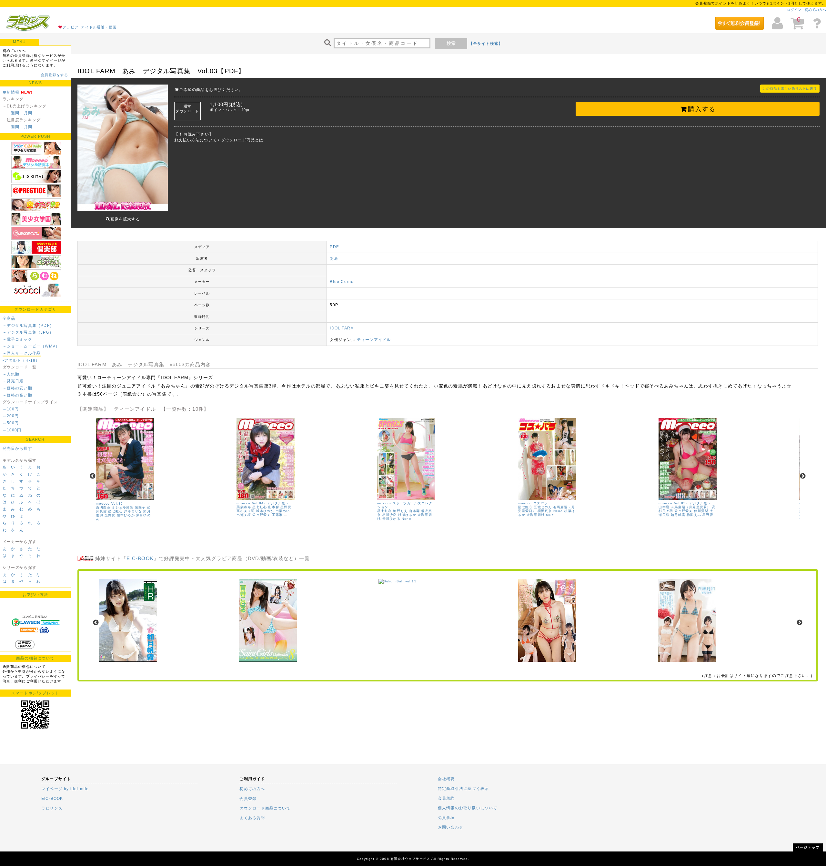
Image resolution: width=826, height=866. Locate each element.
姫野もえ (400, 511)
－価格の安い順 (17, 388)
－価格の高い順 (17, 395)
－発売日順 (13, 381)
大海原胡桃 (536, 515)
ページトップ (808, 847)
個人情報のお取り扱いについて (468, 808)
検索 (451, 43)
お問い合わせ (450, 827)
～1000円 (12, 430)
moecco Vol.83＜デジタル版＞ (685, 503)
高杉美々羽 (246, 511)
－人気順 (11, 374)
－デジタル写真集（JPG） (28, 332)
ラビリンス (52, 808)
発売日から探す (17, 448)
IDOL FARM (342, 328)
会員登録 (248, 798)
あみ (334, 258)
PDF (334, 247)
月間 (28, 113)
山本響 (273, 507)
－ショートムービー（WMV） (31, 346)
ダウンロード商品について (264, 808)
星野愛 (110, 515)
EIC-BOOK (140, 558)
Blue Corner (342, 281)
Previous (92, 476)
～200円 (11, 416)
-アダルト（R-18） (21, 360)
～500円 (11, 423)
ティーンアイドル (374, 339)
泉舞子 (140, 507)
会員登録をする (54, 75)
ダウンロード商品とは (242, 140)
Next (803, 476)
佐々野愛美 (261, 515)
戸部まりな (133, 511)
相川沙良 (389, 515)
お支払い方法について (195, 140)
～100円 (11, 409)
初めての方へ (815, 10)
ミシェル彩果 (122, 507)
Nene (406, 518)
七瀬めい (283, 511)
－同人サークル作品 (22, 353)
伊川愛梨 (701, 511)
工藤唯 (277, 515)
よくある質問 (252, 818)
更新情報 (11, 92)
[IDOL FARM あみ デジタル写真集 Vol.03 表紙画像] (122, 148)
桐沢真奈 (545, 511)
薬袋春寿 (244, 507)
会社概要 (446, 779)
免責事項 (446, 817)
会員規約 (446, 798)
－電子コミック (17, 339)
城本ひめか (126, 515)
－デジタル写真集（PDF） (28, 325)
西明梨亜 (103, 507)
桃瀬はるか (407, 515)
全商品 (9, 318)
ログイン (794, 10)
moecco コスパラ (533, 503)
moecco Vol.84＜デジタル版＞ (263, 503)
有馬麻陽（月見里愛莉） (690, 507)
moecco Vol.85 (109, 503)
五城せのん (543, 507)
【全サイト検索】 (486, 43)
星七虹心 (115, 511)
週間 (15, 113)
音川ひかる (391, 518)
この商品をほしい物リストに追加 (790, 88)
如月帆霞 (678, 515)
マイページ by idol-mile (65, 789)
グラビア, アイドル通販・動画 (89, 27)
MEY (550, 515)
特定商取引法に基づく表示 (463, 788)
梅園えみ (694, 515)
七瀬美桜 (244, 515)
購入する (701, 109)
